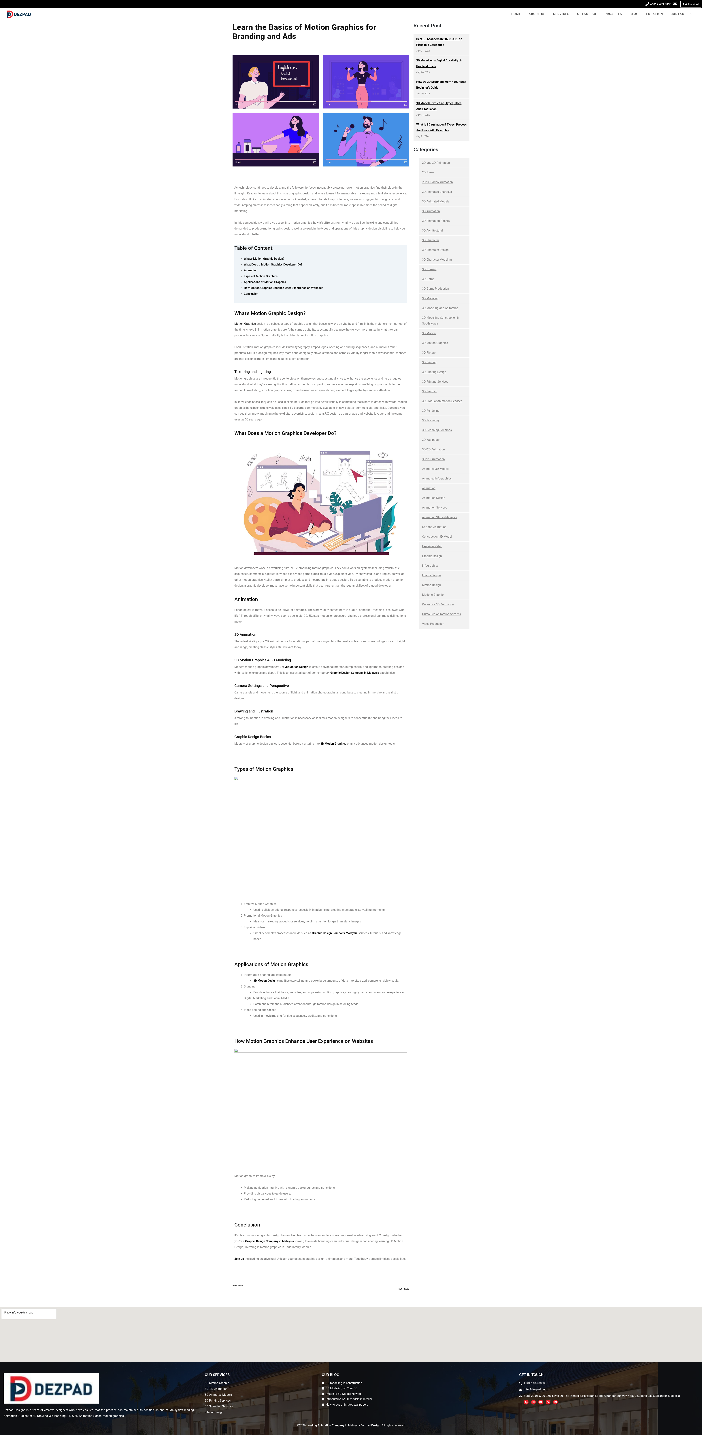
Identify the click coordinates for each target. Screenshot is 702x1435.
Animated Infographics (437, 478)
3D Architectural (432, 230)
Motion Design (431, 585)
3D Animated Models (435, 201)
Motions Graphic (433, 594)
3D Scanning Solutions (437, 430)
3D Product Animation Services (442, 401)
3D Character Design (435, 250)
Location (654, 14)
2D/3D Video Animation (437, 182)
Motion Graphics (245, 323)
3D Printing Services (435, 381)
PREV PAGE (238, 1285)
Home (516, 14)
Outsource (587, 14)
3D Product (429, 391)
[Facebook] (526, 1402)
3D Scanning (430, 420)
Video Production (433, 623)
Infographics (430, 565)
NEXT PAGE (404, 1289)
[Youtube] (540, 1402)
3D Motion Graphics (435, 343)
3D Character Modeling (437, 259)
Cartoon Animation (434, 527)
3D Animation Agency (436, 221)
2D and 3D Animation (436, 162)
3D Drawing (429, 269)
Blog (634, 14)
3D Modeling (430, 298)
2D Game (428, 172)
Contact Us (681, 14)
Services (561, 14)
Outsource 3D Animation (438, 604)
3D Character (430, 240)
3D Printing (429, 362)
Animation (428, 488)
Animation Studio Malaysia (439, 517)
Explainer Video (432, 546)
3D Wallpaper (430, 439)
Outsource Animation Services (441, 614)
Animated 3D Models (435, 469)
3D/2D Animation (433, 449)
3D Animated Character (437, 192)
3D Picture (428, 352)
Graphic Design (432, 556)
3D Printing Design (434, 372)
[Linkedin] (555, 1402)
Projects (613, 14)
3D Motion (429, 333)
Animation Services (434, 507)
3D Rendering (430, 410)
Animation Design (433, 498)
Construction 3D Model (437, 536)
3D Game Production (435, 288)
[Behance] (548, 1402)
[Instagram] (533, 1402)
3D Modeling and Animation (440, 308)
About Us (537, 14)
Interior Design (431, 575)
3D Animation (431, 211)
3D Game (428, 279)
